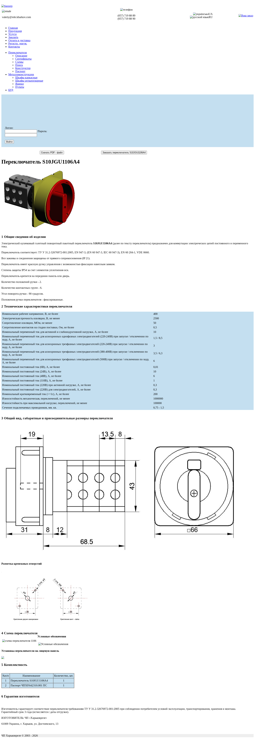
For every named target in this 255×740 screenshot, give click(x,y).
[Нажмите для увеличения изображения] (39, 200)
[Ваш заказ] (246, 15)
